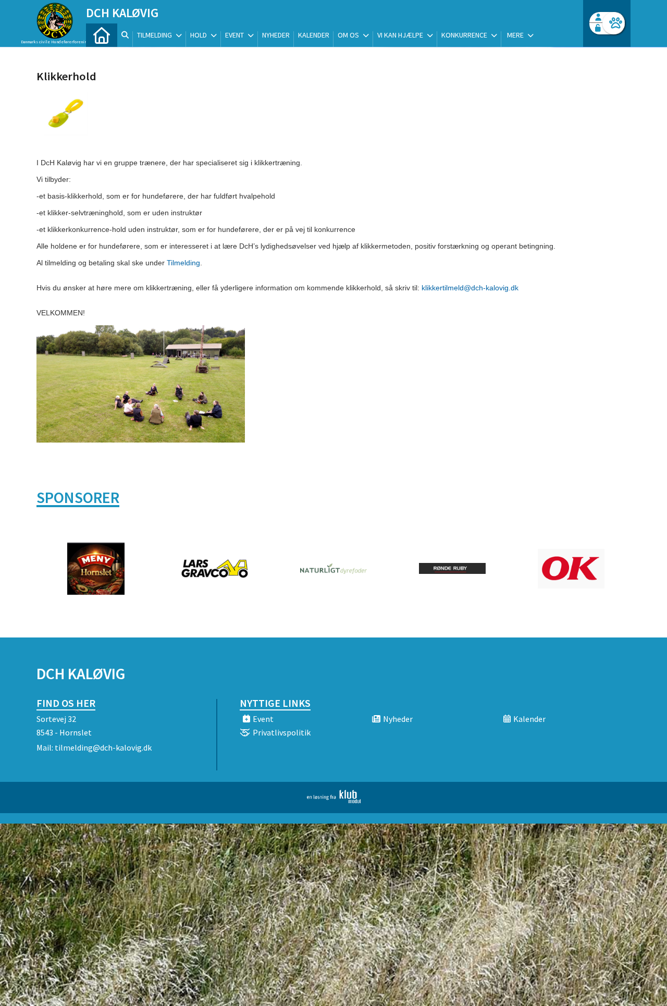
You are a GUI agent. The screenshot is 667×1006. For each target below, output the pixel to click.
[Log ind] (613, 23)
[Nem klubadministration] (334, 800)
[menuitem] (101, 35)
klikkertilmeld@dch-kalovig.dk (470, 288)
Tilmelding (183, 263)
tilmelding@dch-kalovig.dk (103, 747)
